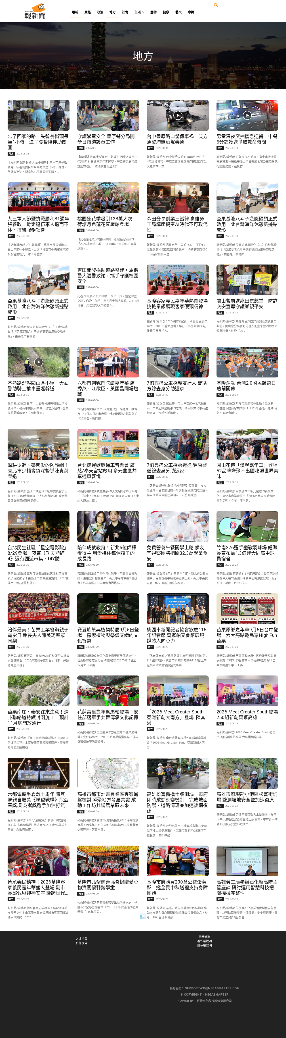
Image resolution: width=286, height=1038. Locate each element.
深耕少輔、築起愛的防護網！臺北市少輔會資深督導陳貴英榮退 (38, 471)
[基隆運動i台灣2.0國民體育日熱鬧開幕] (247, 362)
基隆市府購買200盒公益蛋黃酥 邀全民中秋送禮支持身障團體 (177, 887)
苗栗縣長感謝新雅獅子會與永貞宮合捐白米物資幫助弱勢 (107, 966)
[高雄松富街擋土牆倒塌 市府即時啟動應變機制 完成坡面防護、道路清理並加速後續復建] (178, 773)
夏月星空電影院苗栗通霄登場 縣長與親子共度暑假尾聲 (38, 966)
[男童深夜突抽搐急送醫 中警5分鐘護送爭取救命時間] (247, 115)
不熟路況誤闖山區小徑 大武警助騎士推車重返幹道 (38, 385)
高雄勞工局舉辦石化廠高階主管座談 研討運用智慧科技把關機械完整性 (247, 887)
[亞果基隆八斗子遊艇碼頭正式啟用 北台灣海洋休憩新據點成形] (247, 197)
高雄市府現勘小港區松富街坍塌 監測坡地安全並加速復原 (247, 797)
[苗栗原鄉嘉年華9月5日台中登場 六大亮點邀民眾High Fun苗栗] (247, 608)
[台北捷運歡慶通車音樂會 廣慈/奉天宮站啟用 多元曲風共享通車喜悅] (108, 444)
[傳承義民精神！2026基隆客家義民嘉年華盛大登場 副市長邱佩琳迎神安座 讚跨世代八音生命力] (38, 861)
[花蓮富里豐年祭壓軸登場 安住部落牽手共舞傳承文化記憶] (108, 690)
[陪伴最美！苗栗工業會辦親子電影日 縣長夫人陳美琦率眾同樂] (38, 608)
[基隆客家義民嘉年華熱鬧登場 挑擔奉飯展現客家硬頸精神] (178, 280)
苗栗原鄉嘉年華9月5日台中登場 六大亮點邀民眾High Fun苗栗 (247, 635)
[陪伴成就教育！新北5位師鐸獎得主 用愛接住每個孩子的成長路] (108, 526)
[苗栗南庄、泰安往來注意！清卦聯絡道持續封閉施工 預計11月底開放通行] (38, 690)
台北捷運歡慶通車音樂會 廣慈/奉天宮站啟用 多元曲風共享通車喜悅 (107, 471)
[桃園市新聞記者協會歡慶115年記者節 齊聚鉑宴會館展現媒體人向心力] (178, 608)
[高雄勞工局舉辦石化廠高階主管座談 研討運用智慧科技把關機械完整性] (247, 861)
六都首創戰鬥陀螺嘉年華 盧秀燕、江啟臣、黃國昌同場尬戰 (107, 388)
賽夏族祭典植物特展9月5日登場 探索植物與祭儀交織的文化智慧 (108, 635)
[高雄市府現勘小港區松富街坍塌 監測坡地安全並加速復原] (247, 773)
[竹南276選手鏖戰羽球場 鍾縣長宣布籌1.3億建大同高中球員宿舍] (247, 526)
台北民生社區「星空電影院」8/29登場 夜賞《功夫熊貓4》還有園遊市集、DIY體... (38, 553)
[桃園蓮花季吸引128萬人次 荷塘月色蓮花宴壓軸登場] (108, 197)
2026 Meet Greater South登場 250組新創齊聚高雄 (250, 714)
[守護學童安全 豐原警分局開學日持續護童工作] (108, 115)
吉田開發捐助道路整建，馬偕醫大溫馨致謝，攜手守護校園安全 (107, 275)
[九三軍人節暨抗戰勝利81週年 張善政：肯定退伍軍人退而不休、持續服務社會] (38, 197)
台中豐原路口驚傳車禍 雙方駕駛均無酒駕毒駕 (177, 139)
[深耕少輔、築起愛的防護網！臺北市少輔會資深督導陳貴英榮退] (38, 444)
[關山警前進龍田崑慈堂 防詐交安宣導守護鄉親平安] (247, 280)
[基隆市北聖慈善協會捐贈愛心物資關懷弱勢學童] (108, 861)
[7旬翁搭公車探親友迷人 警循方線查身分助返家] (178, 362)
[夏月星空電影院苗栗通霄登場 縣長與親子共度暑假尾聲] (38, 943)
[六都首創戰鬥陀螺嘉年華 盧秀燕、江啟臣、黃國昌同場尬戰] (108, 362)
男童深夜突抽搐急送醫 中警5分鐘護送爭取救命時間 (247, 139)
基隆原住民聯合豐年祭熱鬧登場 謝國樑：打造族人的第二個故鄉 (247, 969)
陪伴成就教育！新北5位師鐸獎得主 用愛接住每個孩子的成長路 (106, 553)
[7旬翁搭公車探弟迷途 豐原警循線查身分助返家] (178, 444)
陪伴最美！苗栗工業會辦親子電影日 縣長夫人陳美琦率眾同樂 (38, 635)
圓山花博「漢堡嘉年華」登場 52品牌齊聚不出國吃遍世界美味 (249, 471)
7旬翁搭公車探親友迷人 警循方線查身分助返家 (177, 385)
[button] (216, 5)
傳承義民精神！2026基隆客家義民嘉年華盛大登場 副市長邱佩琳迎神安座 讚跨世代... (38, 887)
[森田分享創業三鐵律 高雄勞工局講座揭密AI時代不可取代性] (178, 197)
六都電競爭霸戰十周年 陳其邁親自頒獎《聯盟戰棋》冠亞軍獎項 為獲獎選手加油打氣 (38, 800)
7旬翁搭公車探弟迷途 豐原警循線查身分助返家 (177, 468)
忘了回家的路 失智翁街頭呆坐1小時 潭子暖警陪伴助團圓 (38, 142)
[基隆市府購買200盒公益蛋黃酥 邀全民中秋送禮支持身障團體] (178, 861)
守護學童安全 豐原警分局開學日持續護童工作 (106, 139)
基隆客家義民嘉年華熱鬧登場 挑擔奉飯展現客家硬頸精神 (179, 303)
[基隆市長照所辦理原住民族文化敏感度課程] (178, 943)
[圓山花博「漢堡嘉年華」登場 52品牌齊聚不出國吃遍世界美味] (247, 444)
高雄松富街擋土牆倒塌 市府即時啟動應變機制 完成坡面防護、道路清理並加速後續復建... (177, 803)
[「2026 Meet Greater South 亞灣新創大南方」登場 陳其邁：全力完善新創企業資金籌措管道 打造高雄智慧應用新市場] (178, 690)
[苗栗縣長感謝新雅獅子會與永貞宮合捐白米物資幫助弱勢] (108, 943)
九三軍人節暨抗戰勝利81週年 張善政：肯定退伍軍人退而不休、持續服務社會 (41, 224)
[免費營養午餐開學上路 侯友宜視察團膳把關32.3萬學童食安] (178, 526)
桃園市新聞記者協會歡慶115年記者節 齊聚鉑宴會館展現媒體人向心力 (176, 635)
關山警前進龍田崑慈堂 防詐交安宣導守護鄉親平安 (247, 303)
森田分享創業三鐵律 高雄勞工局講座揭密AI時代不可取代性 (177, 224)
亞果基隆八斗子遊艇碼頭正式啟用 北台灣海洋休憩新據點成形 (247, 224)
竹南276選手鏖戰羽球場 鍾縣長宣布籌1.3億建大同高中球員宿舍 (247, 553)
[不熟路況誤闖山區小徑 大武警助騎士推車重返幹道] (38, 362)
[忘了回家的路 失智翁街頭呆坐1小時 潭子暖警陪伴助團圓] (38, 115)
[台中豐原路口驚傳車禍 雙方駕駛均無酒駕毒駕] (178, 115)
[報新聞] (49, 11)
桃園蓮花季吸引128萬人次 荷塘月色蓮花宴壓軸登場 (107, 221)
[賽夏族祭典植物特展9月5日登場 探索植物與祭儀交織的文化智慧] (108, 608)
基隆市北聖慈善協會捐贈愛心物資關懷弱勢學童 (107, 884)
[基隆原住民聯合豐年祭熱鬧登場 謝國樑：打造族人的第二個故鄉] (247, 943)
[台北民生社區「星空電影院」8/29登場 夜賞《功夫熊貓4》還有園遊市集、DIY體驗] (38, 526)
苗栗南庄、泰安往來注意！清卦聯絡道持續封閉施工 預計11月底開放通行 (38, 717)
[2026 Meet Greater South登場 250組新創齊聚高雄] (247, 690)
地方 (11, 153)
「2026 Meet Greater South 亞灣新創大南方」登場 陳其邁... (176, 717)
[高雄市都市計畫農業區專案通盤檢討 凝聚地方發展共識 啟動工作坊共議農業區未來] (108, 773)
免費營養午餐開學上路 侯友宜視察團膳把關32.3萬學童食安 (177, 553)
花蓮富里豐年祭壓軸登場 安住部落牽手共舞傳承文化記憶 (107, 714)
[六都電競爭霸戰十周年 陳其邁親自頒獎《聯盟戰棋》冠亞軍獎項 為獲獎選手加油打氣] (38, 773)
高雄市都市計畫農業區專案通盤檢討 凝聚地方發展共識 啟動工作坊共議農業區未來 (107, 800)
